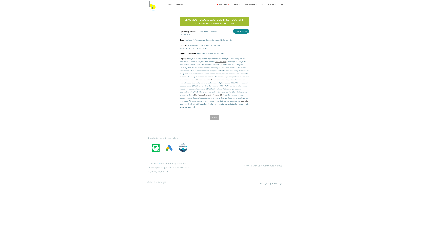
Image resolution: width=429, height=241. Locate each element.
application (245, 101)
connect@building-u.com (159, 167)
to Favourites (242, 31)
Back (215, 118)
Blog (279, 165)
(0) (282, 4)
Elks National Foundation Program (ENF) (209, 95)
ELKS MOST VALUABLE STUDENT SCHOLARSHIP (214, 19)
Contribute (268, 165)
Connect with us (252, 165)
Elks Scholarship (221, 62)
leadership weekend (204, 80)
